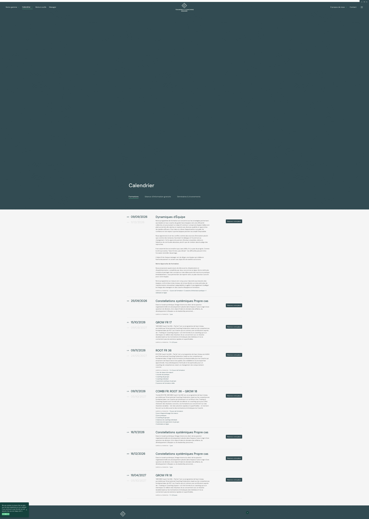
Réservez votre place (234, 221)
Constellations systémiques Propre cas (182, 301)
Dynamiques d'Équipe (170, 217)
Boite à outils (41, 7)
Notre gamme (11, 7)
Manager (52, 7)
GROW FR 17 (164, 322)
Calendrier (26, 7)
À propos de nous (337, 7)
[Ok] (26, 510)
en (366, 2)
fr (364, 2)
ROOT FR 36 (164, 350)
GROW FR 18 (164, 475)
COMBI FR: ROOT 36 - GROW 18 (176, 391)
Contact (353, 7)
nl (362, 2)
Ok (6, 514)
